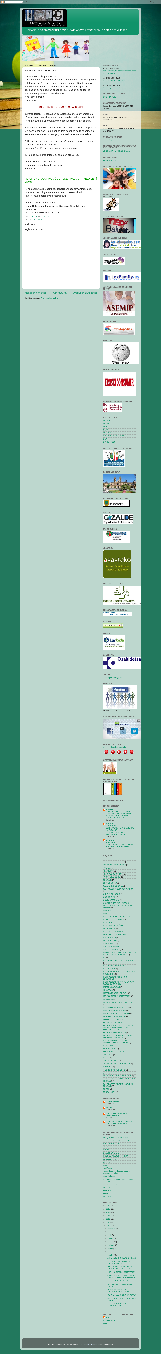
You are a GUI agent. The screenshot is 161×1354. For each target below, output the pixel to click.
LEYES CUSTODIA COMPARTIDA (116, 996)
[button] (29, 212)
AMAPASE (110, 840)
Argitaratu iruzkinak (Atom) (51, 298)
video (105, 1073)
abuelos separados (110, 1147)
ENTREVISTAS (109, 928)
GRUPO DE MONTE (111, 947)
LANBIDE (107, 1150)
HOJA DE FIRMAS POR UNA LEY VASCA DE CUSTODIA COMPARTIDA (119, 954)
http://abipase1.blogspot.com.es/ (114, 80)
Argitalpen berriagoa (35, 292)
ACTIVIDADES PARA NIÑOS (114, 865)
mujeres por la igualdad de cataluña (117, 1141)
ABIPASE (109, 824)
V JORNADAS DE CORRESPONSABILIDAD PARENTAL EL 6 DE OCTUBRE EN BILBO (120, 844)
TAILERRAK (108, 1055)
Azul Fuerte (107, 1168)
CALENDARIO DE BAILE (113, 886)
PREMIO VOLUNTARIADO (113, 1022)
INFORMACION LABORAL (113, 966)
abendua (111, 1229)
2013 (108, 1216)
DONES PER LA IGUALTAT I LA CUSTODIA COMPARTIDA (119, 1123)
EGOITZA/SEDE (109, 97)
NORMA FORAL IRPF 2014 (114, 1010)
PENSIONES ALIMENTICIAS (114, 1016)
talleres (106, 1058)
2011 (108, 1222)
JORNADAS (108, 990)
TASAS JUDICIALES (111, 1061)
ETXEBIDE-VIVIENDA (111, 1153)
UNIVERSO (107, 1067)
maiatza (111, 1245)
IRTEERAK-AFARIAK (111, 987)
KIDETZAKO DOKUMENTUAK (115, 993)
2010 (108, 1226)
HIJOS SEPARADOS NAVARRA (115, 1156)
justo (108, 1317)
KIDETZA (109, 809)
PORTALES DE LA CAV (112, 1019)
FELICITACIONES (110, 941)
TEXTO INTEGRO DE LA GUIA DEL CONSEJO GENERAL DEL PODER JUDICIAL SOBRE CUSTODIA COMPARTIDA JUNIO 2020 (119, 815)
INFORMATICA (109, 969)
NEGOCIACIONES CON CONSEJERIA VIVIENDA (118, 1290)
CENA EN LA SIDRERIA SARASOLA (121, 1295)
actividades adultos (110, 859)
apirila (110, 1249)
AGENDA (106, 868)
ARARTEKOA (108, 871)
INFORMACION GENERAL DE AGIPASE (119, 961)
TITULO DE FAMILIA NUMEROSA (116, 1064)
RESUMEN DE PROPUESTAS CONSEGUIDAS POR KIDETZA (115, 1042)
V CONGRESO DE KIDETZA (114, 1070)
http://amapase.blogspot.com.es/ (114, 88)
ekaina (111, 1242)
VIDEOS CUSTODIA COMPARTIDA (117, 1076)
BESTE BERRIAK (110, 883)
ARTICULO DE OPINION (113, 874)
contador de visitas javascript (114, 747)
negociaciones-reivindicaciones (115, 1007)
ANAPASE (110, 1108)
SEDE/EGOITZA (109, 1049)
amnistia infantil (109, 1176)
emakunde (107, 1165)
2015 (108, 1209)
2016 (108, 1206)
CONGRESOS (108, 913)
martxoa (111, 1252)
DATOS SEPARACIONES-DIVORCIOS (118, 916)
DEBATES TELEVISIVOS (113, 919)
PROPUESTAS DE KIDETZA (114, 1033)
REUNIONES (108, 1046)
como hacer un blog (111, 1184)
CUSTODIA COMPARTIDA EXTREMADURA (116, 1115)
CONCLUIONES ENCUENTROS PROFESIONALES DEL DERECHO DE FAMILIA (118, 905)
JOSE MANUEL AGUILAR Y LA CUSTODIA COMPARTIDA (119, 1268)
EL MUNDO (107, 421)
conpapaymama (109, 1159)
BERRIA (106, 427)
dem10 (87, 1345)
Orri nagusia (60, 292)
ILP (104, 958)
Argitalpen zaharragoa (85, 292)
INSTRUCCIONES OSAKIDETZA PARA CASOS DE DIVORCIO (118, 983)
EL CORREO (108, 433)
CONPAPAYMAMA (113, 1102)
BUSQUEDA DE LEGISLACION (115, 1138)
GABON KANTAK (110, 944)
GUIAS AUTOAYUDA (111, 950)
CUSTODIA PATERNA (111, 1144)
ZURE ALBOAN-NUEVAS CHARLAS (121, 1258)
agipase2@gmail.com (111, 140)
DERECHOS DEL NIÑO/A (113, 925)
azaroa (111, 1232)
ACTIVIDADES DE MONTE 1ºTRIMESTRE (118, 1305)
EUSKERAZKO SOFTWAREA (114, 934)
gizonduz (106, 1162)
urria (110, 1235)
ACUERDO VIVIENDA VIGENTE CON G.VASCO (120, 1262)
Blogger (94, 1345)
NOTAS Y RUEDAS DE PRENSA (116, 1013)
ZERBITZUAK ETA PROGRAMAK (116, 151)
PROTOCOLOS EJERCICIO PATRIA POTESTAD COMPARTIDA (117, 1037)
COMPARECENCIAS (111, 900)
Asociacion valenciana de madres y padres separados (117, 1172)
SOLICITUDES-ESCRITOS (113, 1052)
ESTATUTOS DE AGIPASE (113, 931)
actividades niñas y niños (113, 862)
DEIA (105, 439)
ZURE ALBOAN (38, 219)
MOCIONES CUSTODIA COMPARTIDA (118, 1002)
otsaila (111, 1255)
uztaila (111, 1239)
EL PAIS (106, 424)
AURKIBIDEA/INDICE (111, 160)
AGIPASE (107, 1193)
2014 (108, 1212)
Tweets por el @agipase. (113, 678)
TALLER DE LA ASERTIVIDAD (119, 1281)
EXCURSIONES (109, 938)
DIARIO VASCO (109, 442)
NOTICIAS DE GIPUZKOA (113, 436)
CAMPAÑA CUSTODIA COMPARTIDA (118, 889)
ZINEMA (106, 1089)
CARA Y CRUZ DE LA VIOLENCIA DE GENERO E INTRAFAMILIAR (121, 1276)
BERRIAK (107, 880)
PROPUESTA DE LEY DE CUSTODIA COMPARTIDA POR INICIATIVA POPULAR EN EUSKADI (118, 1027)
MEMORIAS (108, 999)
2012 (108, 1219)
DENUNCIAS (108, 922)
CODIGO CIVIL (109, 897)
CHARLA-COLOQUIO (111, 894)
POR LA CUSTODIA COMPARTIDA (121, 1272)
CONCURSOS (108, 910)
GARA (105, 430)
